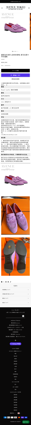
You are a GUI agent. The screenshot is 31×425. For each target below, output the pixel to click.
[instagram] (15, 340)
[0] (12, 51)
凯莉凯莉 (15, 361)
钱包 (15, 379)
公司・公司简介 (15, 387)
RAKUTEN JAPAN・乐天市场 (15, 392)
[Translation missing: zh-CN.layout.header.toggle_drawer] (2, 8)
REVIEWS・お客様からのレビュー (15, 351)
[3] (17, 51)
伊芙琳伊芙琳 (15, 374)
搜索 (15, 353)
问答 (15, 389)
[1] (14, 51)
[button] (10, 281)
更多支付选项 (15, 79)
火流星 (15, 366)
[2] (15, 51)
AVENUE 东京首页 (15, 348)
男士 (15, 384)
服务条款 (15, 394)
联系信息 (15, 410)
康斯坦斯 (15, 363)
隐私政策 (15, 399)
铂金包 (15, 358)
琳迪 (15, 371)
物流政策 (15, 405)
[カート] (29, 8)
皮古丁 (15, 369)
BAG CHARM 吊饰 (15, 381)
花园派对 (15, 376)
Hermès (3, 59)
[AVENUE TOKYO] (15, 8)
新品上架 (15, 356)
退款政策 (15, 397)
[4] (18, 51)
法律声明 (15, 407)
